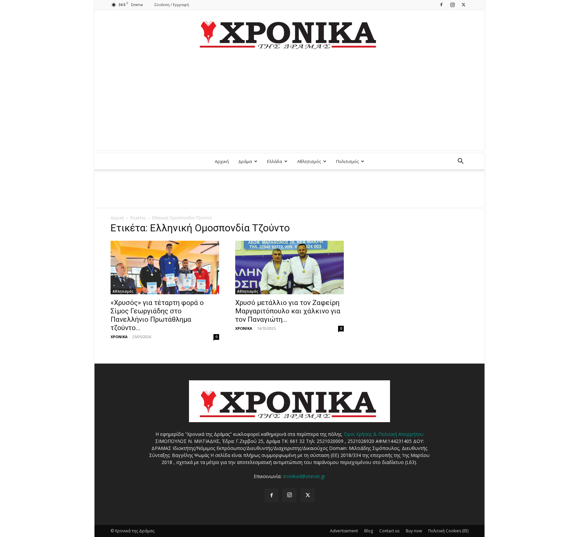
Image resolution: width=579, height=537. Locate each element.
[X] (463, 4)
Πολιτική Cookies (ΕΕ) (448, 531)
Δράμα (245, 161)
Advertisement (344, 531)
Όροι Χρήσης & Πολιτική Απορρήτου (384, 434)
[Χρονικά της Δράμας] (289, 32)
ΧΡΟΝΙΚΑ (119, 336)
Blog (368, 531)
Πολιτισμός (347, 161)
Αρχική (222, 161)
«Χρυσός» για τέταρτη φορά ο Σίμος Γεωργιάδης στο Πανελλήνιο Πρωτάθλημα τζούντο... (157, 315)
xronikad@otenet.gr (304, 476)
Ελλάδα (274, 161)
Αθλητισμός (309, 161)
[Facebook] (441, 4)
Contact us (389, 531)
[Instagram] (452, 4)
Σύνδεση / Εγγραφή (171, 4)
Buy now (414, 531)
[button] (460, 162)
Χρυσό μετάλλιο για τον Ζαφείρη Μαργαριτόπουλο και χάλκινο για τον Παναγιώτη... (287, 311)
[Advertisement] (289, 103)
